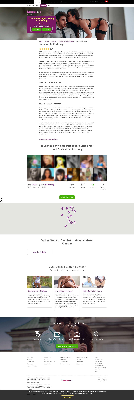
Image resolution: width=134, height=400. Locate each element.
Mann (36, 29)
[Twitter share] (1, 198)
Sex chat (37, 2)
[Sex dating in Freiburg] (67, 282)
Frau (47, 29)
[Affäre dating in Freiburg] (94, 282)
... (69, 2)
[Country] (106, 1)
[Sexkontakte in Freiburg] (39, 282)
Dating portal (63, 359)
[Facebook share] (1, 201)
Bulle (49, 5)
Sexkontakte (45, 2)
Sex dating (54, 2)
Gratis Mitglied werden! (67, 346)
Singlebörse (80, 361)
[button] (74, 211)
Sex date (46, 359)
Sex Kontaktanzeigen (49, 361)
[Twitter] (99, 379)
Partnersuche (63, 361)
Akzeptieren (67, 397)
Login (102, 2)
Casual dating (47, 364)
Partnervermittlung (65, 364)
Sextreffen (30, 2)
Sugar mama (80, 364)
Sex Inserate (80, 359)
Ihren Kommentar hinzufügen (48, 139)
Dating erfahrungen (65, 357)
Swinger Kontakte (32, 366)
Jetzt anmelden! (94, 2)
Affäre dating (63, 2)
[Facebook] (104, 379)
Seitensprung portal (82, 357)
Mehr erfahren (67, 197)
